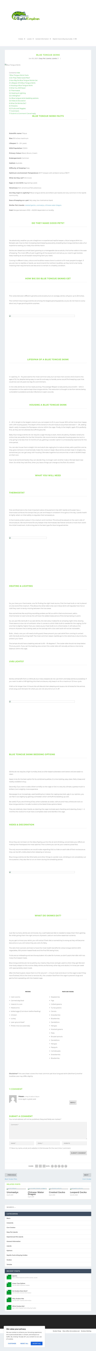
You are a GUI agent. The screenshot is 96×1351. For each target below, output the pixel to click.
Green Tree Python (18, 1283)
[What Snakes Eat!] (9, 1307)
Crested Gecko (57, 1192)
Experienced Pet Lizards (15, 1237)
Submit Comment (78, 1153)
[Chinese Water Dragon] (37, 1189)
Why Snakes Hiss (18, 1298)
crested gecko (30, 205)
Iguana (14, 1276)
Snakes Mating (86, 1331)
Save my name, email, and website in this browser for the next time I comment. (41, 1148)
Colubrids (10, 1223)
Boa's (8, 1218)
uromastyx (40, 205)
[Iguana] (9, 1277)
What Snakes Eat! (18, 1306)
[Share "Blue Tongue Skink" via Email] (44, 1166)
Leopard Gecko (78, 1192)
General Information (42, 39)
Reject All (24, 1343)
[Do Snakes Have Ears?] (9, 1292)
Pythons (9, 1250)
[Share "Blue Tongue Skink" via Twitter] (40, 1166)
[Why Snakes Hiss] (9, 1299)
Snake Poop (57, 1331)
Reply (72, 1102)
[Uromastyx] (16, 1189)
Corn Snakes (11, 1227)
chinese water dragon (53, 205)
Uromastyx (12, 1192)
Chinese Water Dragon (36, 1193)
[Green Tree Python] (9, 1284)
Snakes (20, 39)
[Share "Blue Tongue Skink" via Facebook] (36, 1166)
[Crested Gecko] (58, 1189)
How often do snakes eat (71, 1331)
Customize (12, 1343)
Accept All (37, 1343)
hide (18, 73)
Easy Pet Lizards (45, 58)
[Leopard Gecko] (79, 1189)
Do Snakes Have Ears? (19, 1291)
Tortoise (9, 1264)
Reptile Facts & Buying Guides (62, 39)
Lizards (29, 39)
